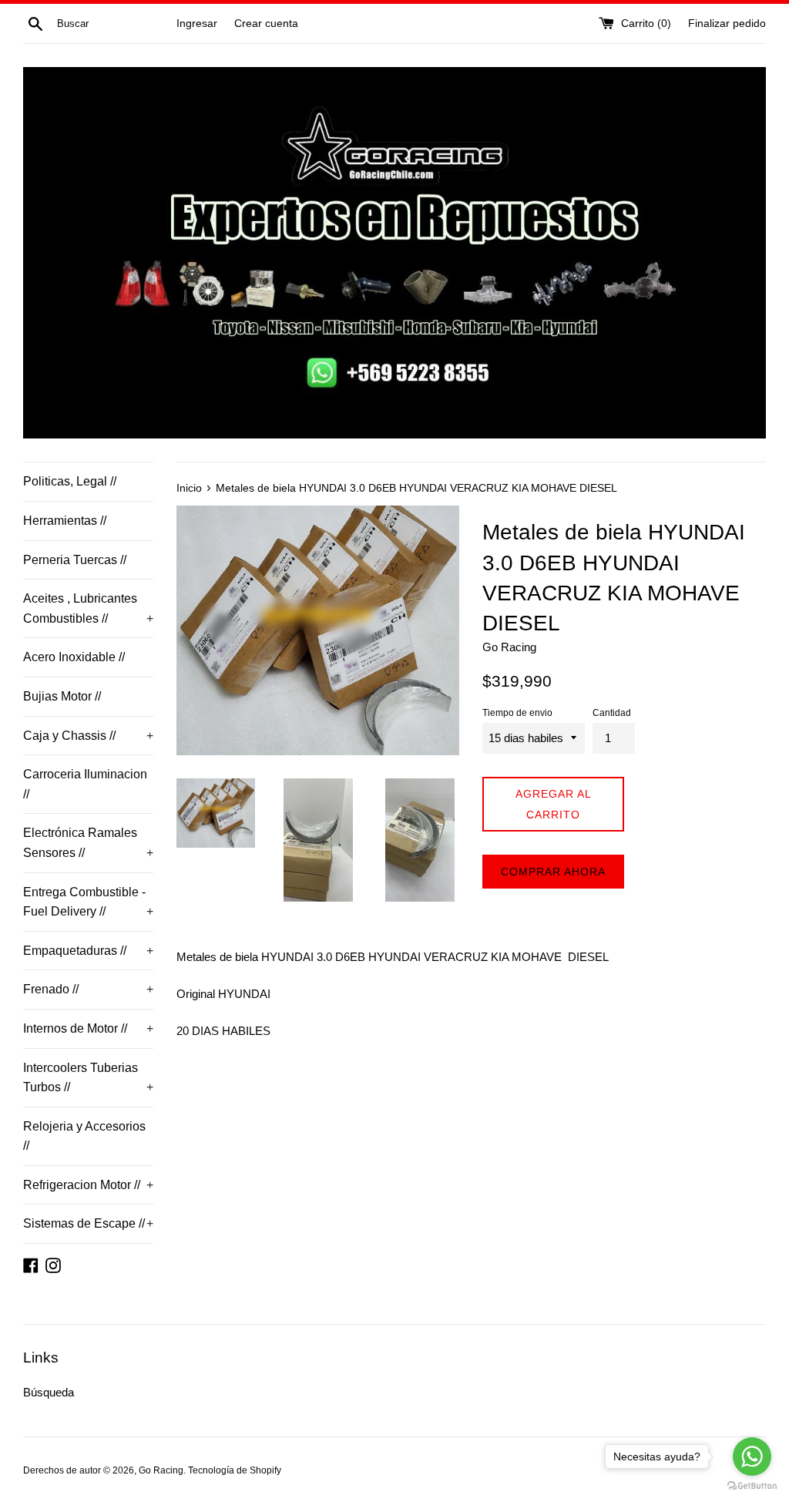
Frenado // (88, 989)
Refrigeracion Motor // (88, 1184)
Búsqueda (48, 1392)
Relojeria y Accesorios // (84, 1136)
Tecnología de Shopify (234, 1470)
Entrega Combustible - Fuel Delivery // (88, 902)
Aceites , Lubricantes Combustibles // (88, 608)
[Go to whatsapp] (752, 1456)
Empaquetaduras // (88, 950)
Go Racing (161, 1470)
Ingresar (196, 23)
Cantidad (612, 712)
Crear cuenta (266, 23)
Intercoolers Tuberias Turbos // (88, 1077)
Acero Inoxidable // (74, 657)
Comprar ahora (553, 871)
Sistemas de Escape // (88, 1223)
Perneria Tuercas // (74, 559)
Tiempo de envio (517, 712)
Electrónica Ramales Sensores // (88, 842)
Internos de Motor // (88, 1028)
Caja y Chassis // (88, 735)
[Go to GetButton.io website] (752, 1486)
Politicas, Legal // (69, 481)
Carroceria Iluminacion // (85, 784)
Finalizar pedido (727, 23)
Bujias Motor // (62, 696)
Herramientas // (64, 520)
